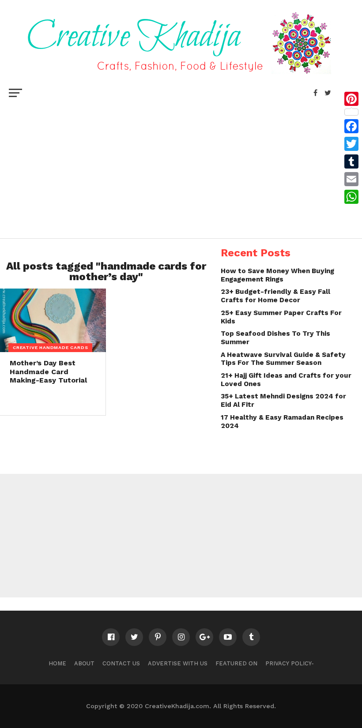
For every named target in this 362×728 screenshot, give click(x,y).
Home (57, 663)
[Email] (351, 179)
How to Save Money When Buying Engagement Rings (277, 275)
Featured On (236, 663)
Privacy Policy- (289, 663)
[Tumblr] (351, 161)
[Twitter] (351, 144)
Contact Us (121, 663)
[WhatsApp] (351, 197)
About (84, 663)
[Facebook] (351, 126)
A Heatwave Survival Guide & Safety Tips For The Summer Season (283, 359)
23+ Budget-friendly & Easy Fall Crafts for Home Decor (275, 296)
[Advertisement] (181, 167)
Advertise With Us (177, 663)
